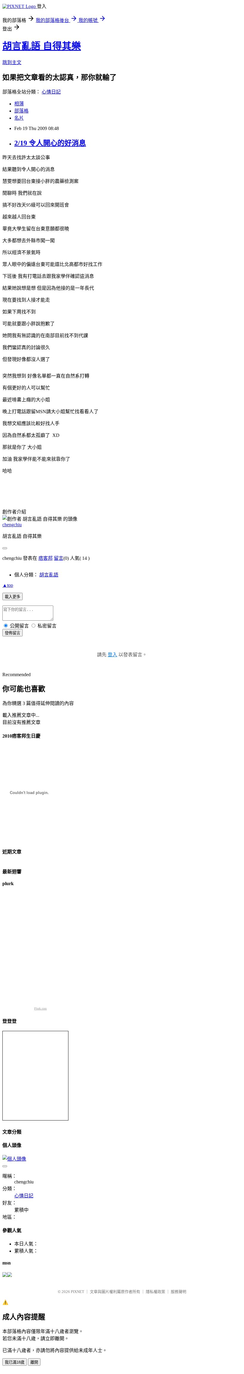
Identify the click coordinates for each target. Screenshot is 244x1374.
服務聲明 (178, 1291)
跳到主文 (11, 62)
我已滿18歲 (14, 1362)
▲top (7, 585)
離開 (34, 1362)
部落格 (21, 110)
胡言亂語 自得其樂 (41, 46)
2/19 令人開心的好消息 (50, 143)
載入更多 (12, 597)
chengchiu (12, 524)
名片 (19, 118)
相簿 (19, 103)
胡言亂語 (48, 574)
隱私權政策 (155, 1291)
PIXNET (77, 1291)
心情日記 (51, 91)
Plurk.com (40, 1008)
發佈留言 (12, 633)
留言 (58, 558)
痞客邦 (45, 558)
